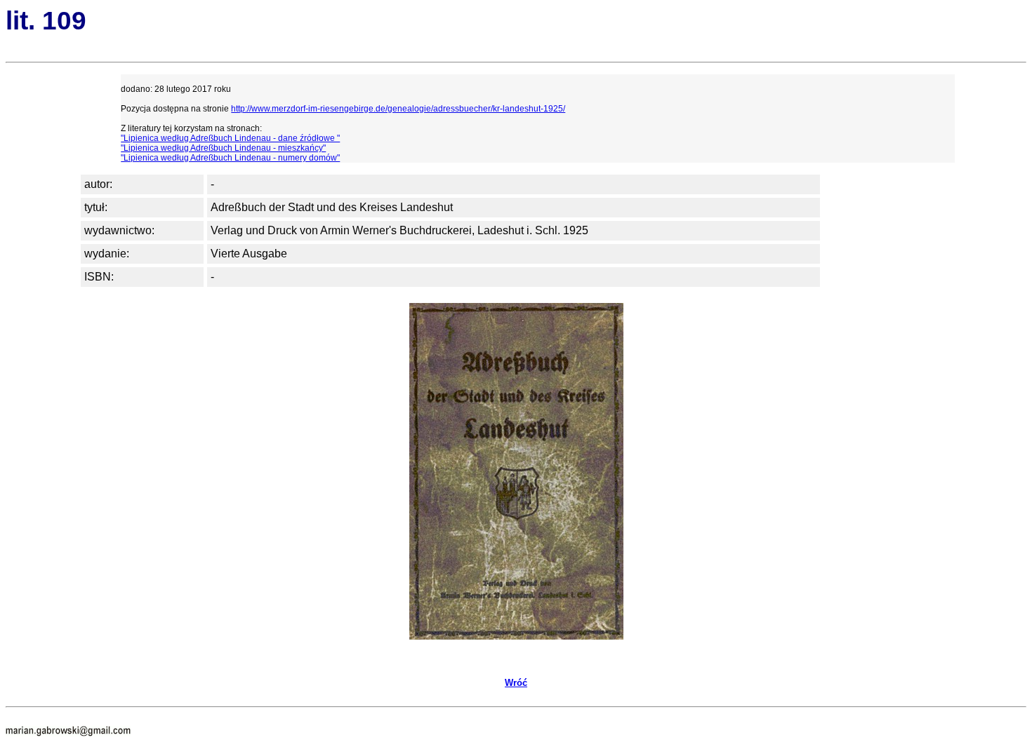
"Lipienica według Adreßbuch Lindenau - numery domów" (230, 158)
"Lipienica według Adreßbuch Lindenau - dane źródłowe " (230, 138)
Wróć (516, 682)
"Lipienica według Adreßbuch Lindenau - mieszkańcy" (223, 148)
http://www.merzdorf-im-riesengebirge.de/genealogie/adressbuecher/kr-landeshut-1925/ (398, 109)
